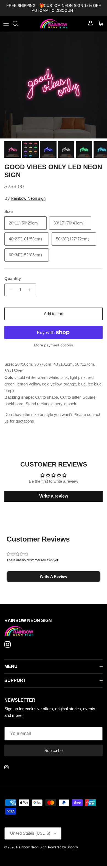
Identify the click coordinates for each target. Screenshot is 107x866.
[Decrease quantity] (9, 290)
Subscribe (53, 750)
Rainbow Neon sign (28, 198)
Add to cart (53, 313)
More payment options (53, 345)
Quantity (12, 278)
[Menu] (6, 24)
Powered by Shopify (63, 847)
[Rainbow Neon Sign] (53, 23)
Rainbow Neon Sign (31, 847)
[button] (53, 576)
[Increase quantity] (31, 290)
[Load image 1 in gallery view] (53, 84)
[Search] (18, 24)
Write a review (53, 496)
